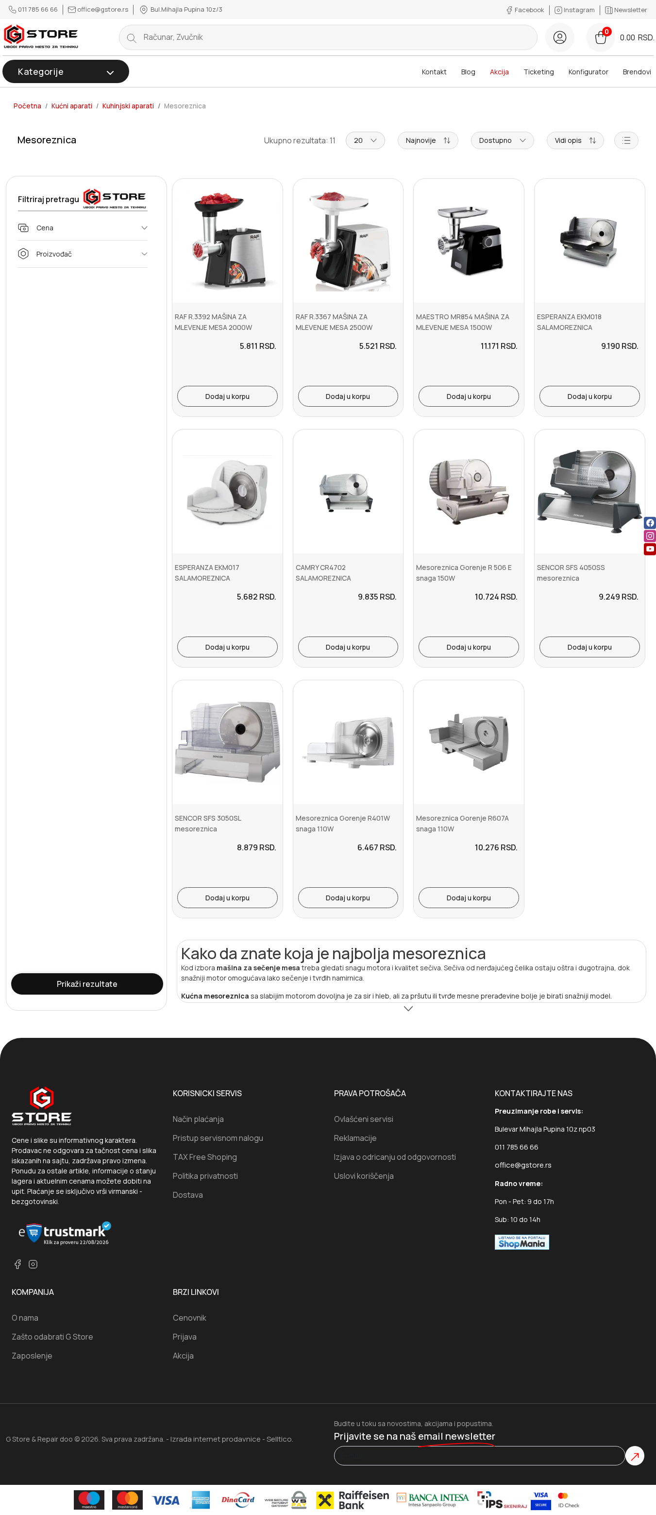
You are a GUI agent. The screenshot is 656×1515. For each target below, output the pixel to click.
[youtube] (650, 549)
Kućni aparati (71, 106)
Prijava (185, 1336)
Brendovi (637, 71)
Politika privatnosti (205, 1176)
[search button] (131, 37)
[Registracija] (559, 37)
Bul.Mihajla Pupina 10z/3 (185, 9)
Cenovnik (189, 1317)
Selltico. (280, 1439)
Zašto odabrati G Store (52, 1336)
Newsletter (630, 9)
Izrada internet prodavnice (215, 1439)
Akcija (499, 71)
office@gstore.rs (103, 9)
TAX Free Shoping (205, 1157)
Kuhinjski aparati (128, 106)
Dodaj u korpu (227, 396)
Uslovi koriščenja (364, 1176)
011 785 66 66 (38, 9)
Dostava (188, 1194)
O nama (25, 1317)
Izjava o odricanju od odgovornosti (395, 1157)
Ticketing (538, 71)
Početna (27, 106)
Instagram (579, 9)
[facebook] (650, 523)
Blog (468, 71)
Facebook (529, 9)
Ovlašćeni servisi (363, 1119)
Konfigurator (588, 71)
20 (358, 140)
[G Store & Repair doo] (41, 37)
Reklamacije (355, 1138)
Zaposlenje (32, 1355)
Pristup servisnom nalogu (218, 1138)
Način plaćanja (198, 1119)
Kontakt (434, 71)
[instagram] (650, 536)
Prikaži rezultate (87, 984)
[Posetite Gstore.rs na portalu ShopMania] (522, 1242)
